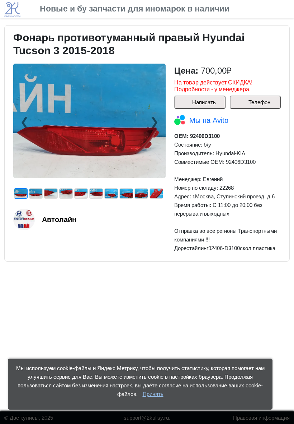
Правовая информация (261, 418)
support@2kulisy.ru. (147, 418)
